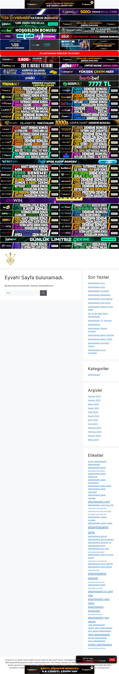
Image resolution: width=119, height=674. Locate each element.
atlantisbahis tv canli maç (100, 593)
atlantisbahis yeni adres (95, 614)
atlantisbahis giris (98, 529)
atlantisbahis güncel (97, 536)
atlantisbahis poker (93, 570)
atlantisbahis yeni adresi (98, 619)
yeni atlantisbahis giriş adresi (97, 648)
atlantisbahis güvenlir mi (99, 542)
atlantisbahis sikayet (97, 576)
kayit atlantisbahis (96, 641)
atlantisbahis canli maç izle (100, 505)
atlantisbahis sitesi (96, 585)
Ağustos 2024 (94, 428)
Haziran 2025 (94, 400)
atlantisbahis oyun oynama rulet (97, 561)
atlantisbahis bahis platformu (97, 475)
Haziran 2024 (94, 436)
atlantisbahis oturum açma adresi (100, 556)
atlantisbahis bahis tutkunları (97, 490)
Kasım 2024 (93, 416)
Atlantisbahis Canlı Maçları (100, 299)
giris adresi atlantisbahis (99, 631)
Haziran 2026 (94, 396)
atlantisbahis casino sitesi (100, 523)
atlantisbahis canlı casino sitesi (97, 508)
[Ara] (43, 293)
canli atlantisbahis (96, 625)
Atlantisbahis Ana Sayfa (99, 303)
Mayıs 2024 (93, 439)
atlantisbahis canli (99, 501)
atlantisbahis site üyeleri (95, 588)
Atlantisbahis (94, 324)
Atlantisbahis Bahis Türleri (100, 339)
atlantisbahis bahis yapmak (97, 496)
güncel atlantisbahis (97, 638)
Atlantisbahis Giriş (96, 283)
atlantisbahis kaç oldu (98, 548)
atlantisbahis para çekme (100, 567)
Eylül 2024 (93, 424)
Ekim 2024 (93, 420)
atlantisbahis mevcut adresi (96, 552)
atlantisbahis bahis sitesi (99, 486)
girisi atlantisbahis (99, 634)
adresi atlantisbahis (97, 461)
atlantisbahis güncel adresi (100, 539)
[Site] (29, 90)
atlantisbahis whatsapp (96, 608)
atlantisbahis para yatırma (100, 564)
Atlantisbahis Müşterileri (99, 295)
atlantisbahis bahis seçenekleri (97, 481)
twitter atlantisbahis (100, 644)
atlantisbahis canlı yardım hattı (97, 514)
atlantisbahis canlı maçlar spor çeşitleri (99, 511)
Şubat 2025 (93, 408)
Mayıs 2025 (93, 404)
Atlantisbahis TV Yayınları (100, 320)
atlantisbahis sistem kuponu (96, 582)
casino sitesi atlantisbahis (100, 628)
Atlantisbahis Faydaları (98, 291)
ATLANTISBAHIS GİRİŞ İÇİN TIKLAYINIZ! (60, 53)
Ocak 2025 (93, 412)
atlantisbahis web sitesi (98, 601)
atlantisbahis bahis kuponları (96, 471)
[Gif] (59, 123)
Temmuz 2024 (94, 432)
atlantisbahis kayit (96, 545)
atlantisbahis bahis (97, 467)
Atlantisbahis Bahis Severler (101, 335)
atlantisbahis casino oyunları (97, 518)
